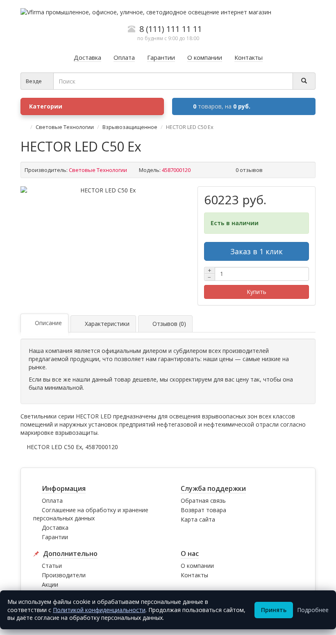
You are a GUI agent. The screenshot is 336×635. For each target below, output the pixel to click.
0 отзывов (249, 170)
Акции (50, 584)
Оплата (52, 500)
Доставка (55, 527)
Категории (45, 106)
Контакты (194, 575)
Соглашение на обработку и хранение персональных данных (90, 514)
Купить (256, 292)
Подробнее (313, 610)
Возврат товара (203, 510)
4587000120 (101, 447)
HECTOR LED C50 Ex (54, 447)
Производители (64, 575)
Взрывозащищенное (129, 127)
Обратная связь (203, 500)
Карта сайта (198, 519)
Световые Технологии (65, 127)
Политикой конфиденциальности (99, 610)
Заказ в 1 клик (256, 251)
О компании (197, 565)
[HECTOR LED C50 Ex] (104, 190)
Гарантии (55, 537)
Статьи (52, 565)
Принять (273, 610)
